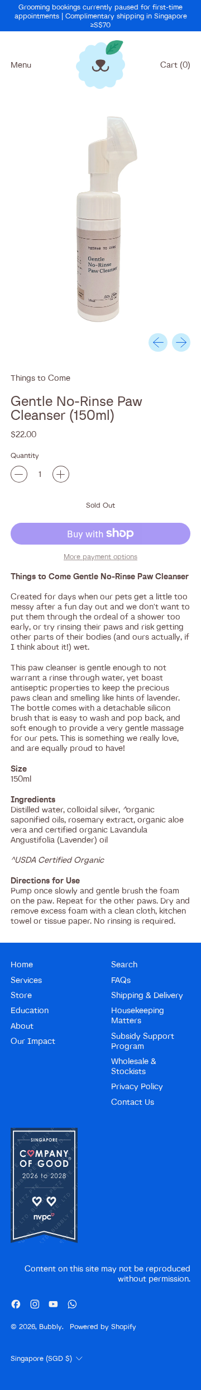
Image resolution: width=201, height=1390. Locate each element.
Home (22, 964)
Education (30, 1010)
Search (124, 964)
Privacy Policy (137, 1086)
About (22, 1025)
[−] (19, 474)
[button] (101, 220)
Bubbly (50, 1326)
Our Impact (33, 1041)
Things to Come (40, 377)
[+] (60, 474)
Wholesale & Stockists (133, 1066)
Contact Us (132, 1101)
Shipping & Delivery (147, 995)
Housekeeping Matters (137, 1015)
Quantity (25, 455)
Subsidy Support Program (142, 1040)
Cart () (175, 67)
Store (21, 995)
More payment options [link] (100, 556)
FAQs (121, 980)
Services (26, 980)
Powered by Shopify (103, 1326)
